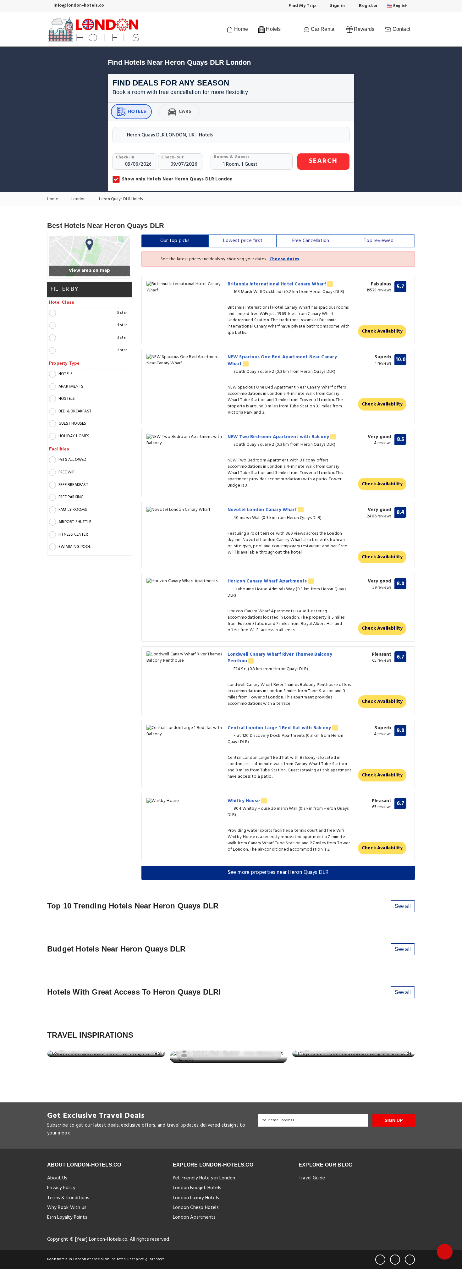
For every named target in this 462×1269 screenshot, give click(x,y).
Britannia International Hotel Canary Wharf (277, 284)
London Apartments (194, 1217)
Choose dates (284, 259)
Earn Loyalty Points (67, 1217)
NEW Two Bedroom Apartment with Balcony (279, 437)
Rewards (364, 29)
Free (310, 241)
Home (240, 29)
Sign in (337, 5)
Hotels (137, 112)
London (78, 199)
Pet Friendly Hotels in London (204, 1178)
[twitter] (395, 1260)
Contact (400, 29)
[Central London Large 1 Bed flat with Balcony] (184, 731)
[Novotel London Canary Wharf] (184, 510)
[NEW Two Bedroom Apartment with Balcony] (184, 440)
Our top (175, 241)
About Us (57, 1178)
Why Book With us (66, 1207)
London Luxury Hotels (196, 1198)
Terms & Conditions (68, 1198)
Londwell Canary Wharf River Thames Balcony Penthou (280, 658)
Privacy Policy (61, 1188)
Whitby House (244, 801)
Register (368, 5)
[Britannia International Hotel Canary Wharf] (184, 287)
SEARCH (323, 161)
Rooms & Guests (232, 157)
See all (403, 906)
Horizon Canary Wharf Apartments (268, 581)
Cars (185, 112)
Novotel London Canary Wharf (263, 510)
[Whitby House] (184, 801)
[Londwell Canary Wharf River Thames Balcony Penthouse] (184, 657)
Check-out (172, 157)
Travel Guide (312, 1178)
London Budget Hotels (197, 1188)
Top (378, 241)
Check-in (125, 157)
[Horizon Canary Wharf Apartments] (184, 581)
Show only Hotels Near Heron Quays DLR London (177, 179)
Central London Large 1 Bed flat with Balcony (280, 728)
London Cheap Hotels (196, 1207)
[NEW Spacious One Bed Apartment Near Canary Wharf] (184, 360)
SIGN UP (394, 1120)
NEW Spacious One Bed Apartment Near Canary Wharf (282, 360)
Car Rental (323, 29)
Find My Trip (301, 5)
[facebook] (380, 1260)
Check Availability (382, 331)
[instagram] (410, 1260)
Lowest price (242, 241)
